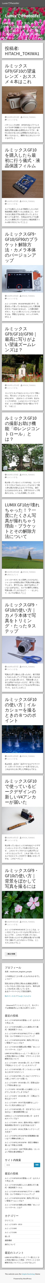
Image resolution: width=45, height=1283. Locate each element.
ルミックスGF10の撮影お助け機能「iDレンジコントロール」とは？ (22, 428)
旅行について (10, 1244)
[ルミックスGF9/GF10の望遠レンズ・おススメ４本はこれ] (22, 100)
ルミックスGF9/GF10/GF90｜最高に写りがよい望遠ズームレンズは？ (21, 339)
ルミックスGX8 (10, 1232)
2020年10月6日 (12, 296)
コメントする (12, 120)
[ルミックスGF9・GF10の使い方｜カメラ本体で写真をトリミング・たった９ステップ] (22, 649)
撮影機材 (8, 1240)
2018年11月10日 (13, 385)
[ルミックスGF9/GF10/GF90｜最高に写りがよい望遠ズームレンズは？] (22, 368)
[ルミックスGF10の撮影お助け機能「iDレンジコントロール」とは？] (22, 457)
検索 (37, 1165)
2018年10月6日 (12, 756)
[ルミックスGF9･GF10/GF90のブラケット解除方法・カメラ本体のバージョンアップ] (22, 278)
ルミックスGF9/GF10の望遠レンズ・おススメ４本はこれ (20, 73)
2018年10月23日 (13, 572)
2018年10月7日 (12, 667)
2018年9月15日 (12, 922)
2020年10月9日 (12, 201)
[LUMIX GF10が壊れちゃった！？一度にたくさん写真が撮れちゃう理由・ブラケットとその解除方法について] (22, 555)
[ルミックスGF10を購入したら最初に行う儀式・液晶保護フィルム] (22, 184)
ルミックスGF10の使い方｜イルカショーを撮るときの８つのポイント (20, 710)
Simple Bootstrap (28, 1274)
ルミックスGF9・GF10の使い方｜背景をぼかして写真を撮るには (22, 878)
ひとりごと (9, 1220)
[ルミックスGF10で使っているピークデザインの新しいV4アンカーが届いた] (22, 820)
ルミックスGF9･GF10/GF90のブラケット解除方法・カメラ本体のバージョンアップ (21, 247)
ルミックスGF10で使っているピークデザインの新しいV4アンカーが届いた (20, 791)
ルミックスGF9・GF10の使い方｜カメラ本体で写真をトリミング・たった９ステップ (22, 618)
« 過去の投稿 (11, 954)
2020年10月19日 (13, 117)
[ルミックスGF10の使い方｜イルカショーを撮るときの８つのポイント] (22, 739)
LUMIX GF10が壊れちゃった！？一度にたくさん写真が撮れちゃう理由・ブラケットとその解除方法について (22, 520)
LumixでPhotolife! (10, 3)
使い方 (7, 1236)
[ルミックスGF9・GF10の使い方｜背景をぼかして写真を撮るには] (22, 904)
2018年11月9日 (12, 475)
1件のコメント (12, 574)
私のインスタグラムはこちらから (18, 996)
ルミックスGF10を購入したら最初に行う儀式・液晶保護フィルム (22, 158)
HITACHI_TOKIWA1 (29, 117)
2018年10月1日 (12, 838)
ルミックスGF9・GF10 (13, 1224)
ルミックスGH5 (11, 1228)
